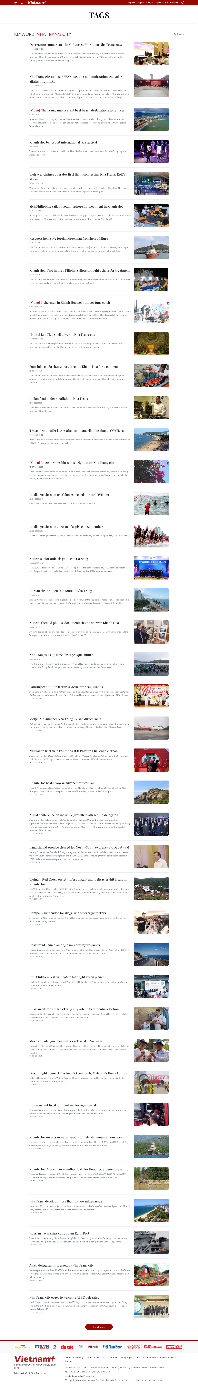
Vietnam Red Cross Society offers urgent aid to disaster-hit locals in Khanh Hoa (78, 881)
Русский (174, 2)
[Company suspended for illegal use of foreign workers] (151, 922)
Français (149, 2)
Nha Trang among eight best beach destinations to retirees (82, 110)
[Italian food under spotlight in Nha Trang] (151, 407)
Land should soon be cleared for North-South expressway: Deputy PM (79, 847)
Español (159, 2)
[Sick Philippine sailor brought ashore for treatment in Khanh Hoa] (151, 215)
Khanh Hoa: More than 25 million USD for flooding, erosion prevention (79, 1169)
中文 (166, 2)
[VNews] (54, 1347)
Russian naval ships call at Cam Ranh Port (59, 1233)
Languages (126, 1357)
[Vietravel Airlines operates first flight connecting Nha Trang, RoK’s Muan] (151, 183)
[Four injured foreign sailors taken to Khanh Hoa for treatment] (151, 375)
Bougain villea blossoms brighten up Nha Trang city (77, 462)
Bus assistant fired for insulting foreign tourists (63, 1105)
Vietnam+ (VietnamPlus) (37, 2)
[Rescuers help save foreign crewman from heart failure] (151, 247)
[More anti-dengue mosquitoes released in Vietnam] (151, 1050)
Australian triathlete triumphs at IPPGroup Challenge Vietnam (74, 751)
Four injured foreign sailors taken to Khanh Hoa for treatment (73, 366)
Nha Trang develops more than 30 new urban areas (65, 1201)
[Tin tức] (67, 1347)
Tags (99, 14)
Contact (68, 1360)
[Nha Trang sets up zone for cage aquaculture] (151, 664)
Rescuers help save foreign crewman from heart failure (68, 238)
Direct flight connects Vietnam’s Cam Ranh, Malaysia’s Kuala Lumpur (79, 1073)
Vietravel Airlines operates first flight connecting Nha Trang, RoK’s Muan (77, 176)
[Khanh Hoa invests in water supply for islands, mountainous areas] (151, 1146)
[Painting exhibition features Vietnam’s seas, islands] (151, 696)
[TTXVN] (41, 1347)
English (140, 2)
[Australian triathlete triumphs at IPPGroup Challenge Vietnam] (151, 760)
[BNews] (80, 1347)
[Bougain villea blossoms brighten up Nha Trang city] (151, 471)
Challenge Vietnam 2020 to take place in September (66, 526)
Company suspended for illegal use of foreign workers (67, 913)
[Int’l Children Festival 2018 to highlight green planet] (151, 986)
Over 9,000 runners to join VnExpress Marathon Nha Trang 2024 (75, 44)
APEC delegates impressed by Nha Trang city (61, 1265)
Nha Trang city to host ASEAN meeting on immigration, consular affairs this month (75, 78)
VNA (137, 1357)
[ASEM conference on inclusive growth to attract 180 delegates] (151, 824)
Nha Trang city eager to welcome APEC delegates (64, 1297)
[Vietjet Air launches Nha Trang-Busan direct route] (151, 728)
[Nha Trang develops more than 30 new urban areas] (151, 1210)
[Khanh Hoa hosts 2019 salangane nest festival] (151, 792)
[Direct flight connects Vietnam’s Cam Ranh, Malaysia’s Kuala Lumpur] (151, 1082)
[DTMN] (153, 1347)
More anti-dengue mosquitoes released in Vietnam (65, 1041)
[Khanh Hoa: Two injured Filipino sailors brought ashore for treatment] (151, 279)
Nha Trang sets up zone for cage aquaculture (61, 655)
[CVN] (133, 1347)
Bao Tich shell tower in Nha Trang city (67, 334)
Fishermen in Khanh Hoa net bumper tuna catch (75, 302)
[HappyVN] (23, 1347)
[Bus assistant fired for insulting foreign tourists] (151, 1114)
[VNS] (112, 1347)
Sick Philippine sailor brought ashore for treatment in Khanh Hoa (76, 206)
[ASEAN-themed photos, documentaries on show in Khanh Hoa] (151, 632)
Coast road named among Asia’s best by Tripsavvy (64, 945)
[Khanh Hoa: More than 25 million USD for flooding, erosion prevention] (151, 1178)
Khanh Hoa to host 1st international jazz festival (63, 142)
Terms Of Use (93, 1357)
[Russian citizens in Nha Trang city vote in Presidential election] (151, 1018)
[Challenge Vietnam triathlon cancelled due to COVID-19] (151, 503)
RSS (105, 1357)
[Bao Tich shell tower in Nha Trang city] (151, 343)
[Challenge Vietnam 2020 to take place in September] (151, 535)
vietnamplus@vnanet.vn (82, 1375)
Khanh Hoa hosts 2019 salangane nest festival (61, 783)
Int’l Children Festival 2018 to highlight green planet (66, 977)
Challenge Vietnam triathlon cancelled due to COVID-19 (69, 494)
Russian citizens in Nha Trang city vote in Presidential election (74, 1009)
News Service (149, 1357)
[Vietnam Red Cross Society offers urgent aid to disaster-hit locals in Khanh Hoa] (151, 888)
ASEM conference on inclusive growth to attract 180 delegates (73, 815)
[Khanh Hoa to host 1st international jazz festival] (151, 151)
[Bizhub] (93, 1347)
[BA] (174, 1347)
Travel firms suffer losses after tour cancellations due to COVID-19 (77, 430)
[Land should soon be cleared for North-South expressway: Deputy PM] (151, 856)
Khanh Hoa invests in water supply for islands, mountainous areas (76, 1137)
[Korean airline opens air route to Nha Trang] (151, 600)
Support (114, 1357)
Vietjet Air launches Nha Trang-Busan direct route (65, 719)
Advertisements (166, 1357)
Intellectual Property (74, 1357)
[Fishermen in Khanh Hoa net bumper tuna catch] (151, 311)
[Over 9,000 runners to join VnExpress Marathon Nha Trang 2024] (151, 53)
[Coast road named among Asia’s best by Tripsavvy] (151, 954)
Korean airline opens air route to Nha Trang (60, 590)
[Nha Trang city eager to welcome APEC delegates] (151, 1306)
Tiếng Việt (131, 2)
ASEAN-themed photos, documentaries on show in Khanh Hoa (74, 623)
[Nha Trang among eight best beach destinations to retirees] (151, 119)
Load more (99, 1327)
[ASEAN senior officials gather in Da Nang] (151, 567)
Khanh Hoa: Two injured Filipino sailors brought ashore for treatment (79, 270)
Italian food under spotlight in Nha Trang (58, 398)
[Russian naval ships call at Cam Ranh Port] (151, 1242)
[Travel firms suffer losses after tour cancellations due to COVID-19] (151, 439)
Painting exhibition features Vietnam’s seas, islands (66, 687)
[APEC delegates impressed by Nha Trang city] (151, 1274)
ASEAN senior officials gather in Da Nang (58, 558)
